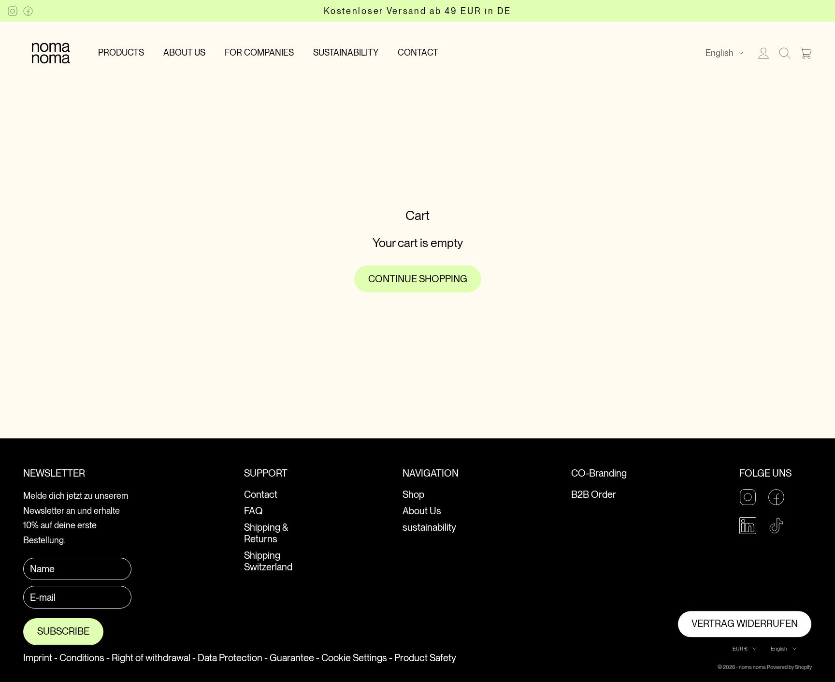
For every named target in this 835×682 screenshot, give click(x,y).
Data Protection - (233, 658)
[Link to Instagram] (747, 497)
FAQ (253, 511)
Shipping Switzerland (268, 561)
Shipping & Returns (266, 533)
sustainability (429, 527)
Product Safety (425, 658)
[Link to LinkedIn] (747, 525)
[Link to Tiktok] (776, 525)
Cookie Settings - (356, 658)
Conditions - (84, 658)
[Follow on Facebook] (28, 11)
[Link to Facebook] (776, 497)
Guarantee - (294, 658)
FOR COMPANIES (259, 52)
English (719, 53)
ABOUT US (184, 52)
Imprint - (40, 658)
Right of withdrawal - (154, 658)
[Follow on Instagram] (12, 11)
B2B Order (593, 494)
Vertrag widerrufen (744, 623)
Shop (413, 494)
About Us (422, 511)
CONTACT (418, 52)
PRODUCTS (121, 52)
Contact (260, 494)
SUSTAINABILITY (345, 52)
